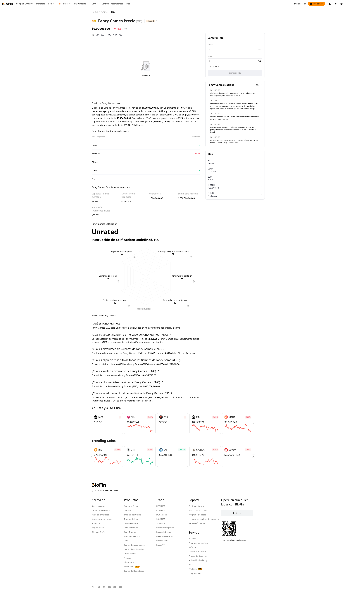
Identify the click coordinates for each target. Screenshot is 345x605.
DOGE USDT (161, 514)
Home (95, 11)
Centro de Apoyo (196, 506)
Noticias (127, 558)
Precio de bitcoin (163, 532)
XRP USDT (160, 523)
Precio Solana (162, 540)
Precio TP (160, 545)
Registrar (237, 513)
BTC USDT (160, 506)
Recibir (210, 56)
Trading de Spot (131, 519)
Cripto (104, 11)
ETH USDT (160, 510)
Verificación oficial (197, 523)
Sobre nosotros (98, 506)
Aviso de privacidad (100, 514)
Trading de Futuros (132, 514)
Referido (192, 547)
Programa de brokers (198, 543)
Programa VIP (195, 573)
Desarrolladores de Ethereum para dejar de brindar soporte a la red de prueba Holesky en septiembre (234, 141)
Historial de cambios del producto (204, 519)
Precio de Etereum (164, 536)
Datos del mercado (197, 551)
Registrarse (318, 3)
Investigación (130, 553)
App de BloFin (98, 527)
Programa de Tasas (197, 514)
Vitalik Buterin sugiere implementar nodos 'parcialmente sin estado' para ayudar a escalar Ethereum (232, 94)
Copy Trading (130, 532)
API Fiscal (195, 569)
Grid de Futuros (131, 523)
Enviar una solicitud (198, 510)
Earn (126, 540)
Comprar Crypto (131, 506)
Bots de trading (131, 527)
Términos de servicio (101, 510)
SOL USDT (160, 519)
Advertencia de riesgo (101, 519)
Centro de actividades (134, 549)
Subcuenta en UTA (132, 536)
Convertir (128, 510)
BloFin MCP (129, 562)
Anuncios (96, 523)
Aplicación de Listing (198, 560)
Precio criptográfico (165, 527)
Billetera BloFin (98, 532)
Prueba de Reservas (198, 556)
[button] (253, 424)
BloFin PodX (131, 566)
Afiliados (192, 538)
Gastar (210, 44)
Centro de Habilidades (134, 571)
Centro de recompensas (135, 545)
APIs (191, 564)
